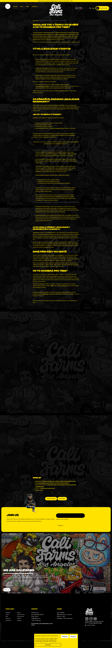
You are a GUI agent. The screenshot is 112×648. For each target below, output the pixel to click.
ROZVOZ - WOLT (61, 616)
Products (8, 612)
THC (65, 285)
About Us (8, 618)
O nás (27, 6)
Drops (7, 614)
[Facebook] (91, 619)
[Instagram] (87, 619)
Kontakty (35, 6)
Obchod (19, 620)
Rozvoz (15, 6)
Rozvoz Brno (20, 616)
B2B (22, 6)
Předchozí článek (51, 498)
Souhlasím (73, 636)
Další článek (62, 498)
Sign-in (19, 612)
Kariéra (19, 618)
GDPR (86, 623)
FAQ (7, 616)
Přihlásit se (60, 525)
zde (58, 641)
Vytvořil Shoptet (91, 625)
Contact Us (8, 620)
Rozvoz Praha (20, 614)
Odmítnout (65, 636)
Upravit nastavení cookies (95, 623)
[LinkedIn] (95, 619)
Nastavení (48, 644)
